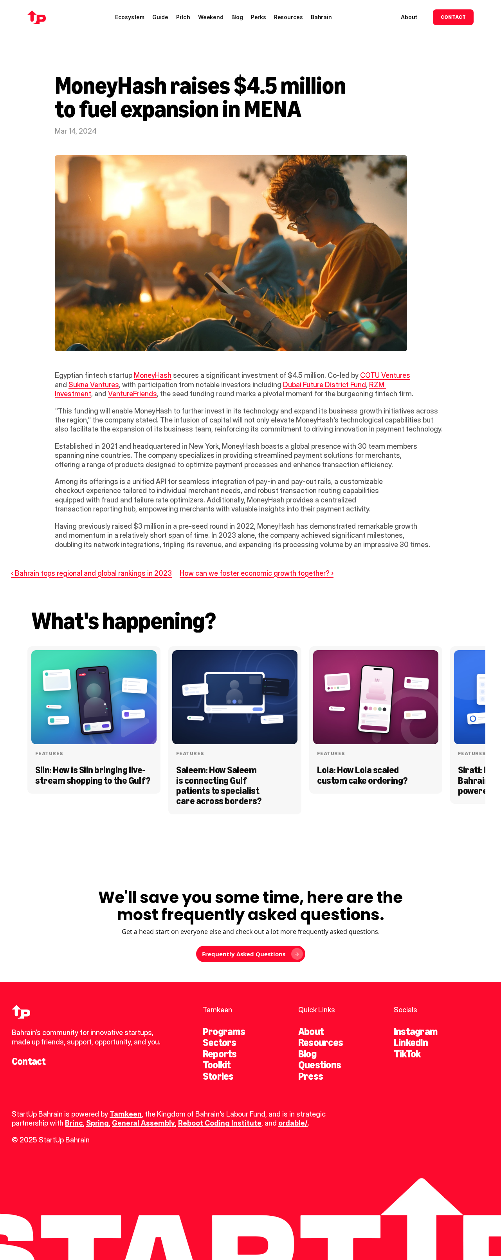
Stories (218, 1076)
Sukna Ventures (93, 385)
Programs (224, 1031)
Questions (319, 1065)
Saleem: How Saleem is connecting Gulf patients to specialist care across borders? (218, 785)
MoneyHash (152, 375)
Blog (307, 1054)
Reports (220, 1054)
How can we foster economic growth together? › (256, 573)
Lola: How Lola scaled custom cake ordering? (362, 775)
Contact (29, 1061)
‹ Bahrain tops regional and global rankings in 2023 (91, 573)
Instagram (415, 1031)
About (311, 1031)
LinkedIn (411, 1042)
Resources (320, 1042)
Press (310, 1076)
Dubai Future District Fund (324, 385)
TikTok (407, 1054)
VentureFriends (132, 394)
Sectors (219, 1042)
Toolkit (217, 1065)
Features (49, 753)
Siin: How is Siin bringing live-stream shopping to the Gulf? (92, 775)
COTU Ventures (385, 375)
